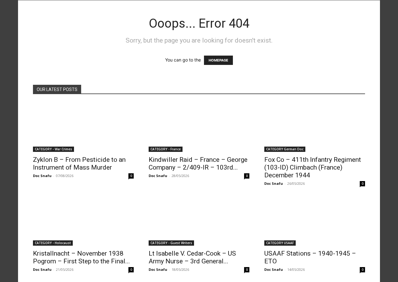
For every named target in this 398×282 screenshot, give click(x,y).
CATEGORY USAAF (280, 243)
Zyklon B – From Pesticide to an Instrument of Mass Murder (79, 163)
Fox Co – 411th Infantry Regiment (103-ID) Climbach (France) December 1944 (312, 167)
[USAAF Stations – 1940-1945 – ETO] (314, 221)
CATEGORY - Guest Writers (171, 243)
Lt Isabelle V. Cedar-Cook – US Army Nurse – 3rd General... (192, 257)
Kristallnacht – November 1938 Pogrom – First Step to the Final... (81, 257)
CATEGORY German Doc (284, 149)
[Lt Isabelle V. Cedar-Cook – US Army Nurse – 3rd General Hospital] (199, 221)
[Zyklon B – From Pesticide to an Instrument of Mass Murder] (83, 127)
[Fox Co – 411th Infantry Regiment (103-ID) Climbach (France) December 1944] (314, 127)
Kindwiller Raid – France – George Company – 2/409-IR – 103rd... (198, 163)
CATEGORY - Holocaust (53, 243)
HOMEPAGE (218, 60)
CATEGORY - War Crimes (53, 149)
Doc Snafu (42, 175)
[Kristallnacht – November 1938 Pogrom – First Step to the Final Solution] (83, 221)
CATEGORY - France (165, 149)
